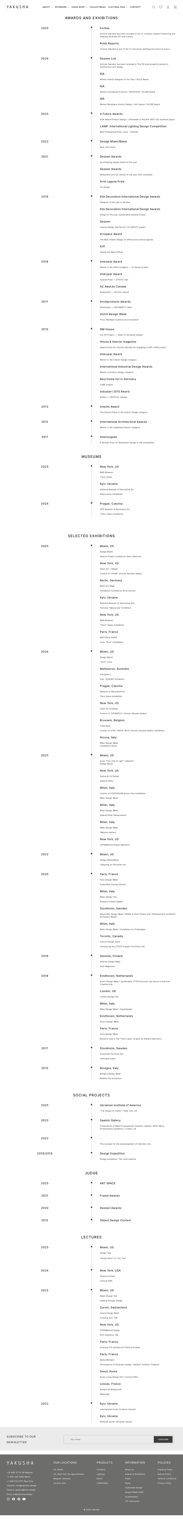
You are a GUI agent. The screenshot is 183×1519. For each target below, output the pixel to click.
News (127, 1483)
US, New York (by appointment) (68, 1474)
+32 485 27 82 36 (15, 1472)
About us (129, 1469)
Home (9, 17)
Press (127, 1478)
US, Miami (58, 1469)
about (17, 17)
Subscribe (163, 1439)
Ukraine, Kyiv (59, 1483)
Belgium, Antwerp (61, 1478)
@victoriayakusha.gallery (22, 1504)
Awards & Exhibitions (135, 1474)
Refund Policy (164, 1474)
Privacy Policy (164, 1483)
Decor (99, 1478)
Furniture (101, 1469)
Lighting (101, 1474)
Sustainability (131, 1497)
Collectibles (102, 1483)
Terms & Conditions (167, 1478)
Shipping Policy (165, 1469)
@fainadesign (17, 1508)
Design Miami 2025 (134, 1492)
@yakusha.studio (18, 1512)
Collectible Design (134, 1487)
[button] (153, 7)
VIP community (132, 1501)
